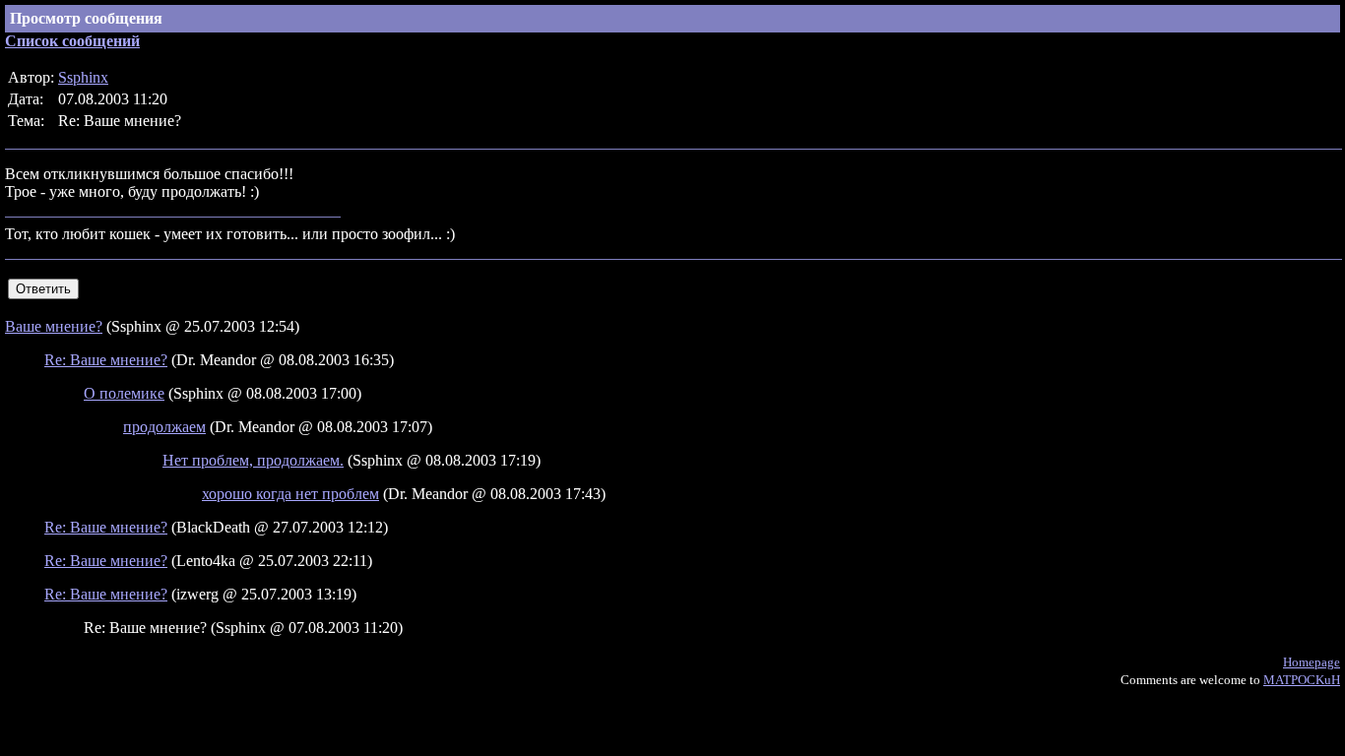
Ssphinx (83, 77)
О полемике (124, 393)
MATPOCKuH (1301, 679)
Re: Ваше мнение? (105, 359)
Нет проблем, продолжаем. (253, 460)
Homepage (1311, 662)
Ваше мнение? (53, 326)
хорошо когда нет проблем (290, 493)
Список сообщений (72, 40)
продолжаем (164, 426)
